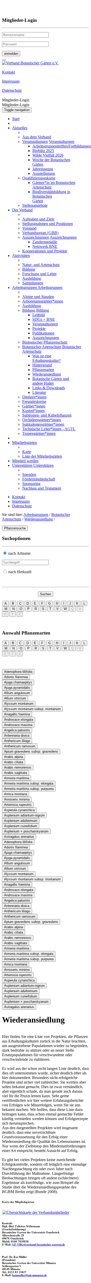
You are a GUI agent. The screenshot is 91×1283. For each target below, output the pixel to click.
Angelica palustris (17, 730)
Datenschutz (22, 506)
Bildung (28, 269)
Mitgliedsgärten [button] (24, 442)
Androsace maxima (18, 725)
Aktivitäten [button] (21, 255)
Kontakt (18, 497)
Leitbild (38, 315)
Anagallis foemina (17, 714)
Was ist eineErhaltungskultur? (46, 358)
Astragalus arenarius (19, 837)
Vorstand (29, 228)
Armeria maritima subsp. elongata (28, 783)
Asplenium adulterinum (20, 821)
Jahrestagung (42, 169)
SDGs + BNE (43, 319)
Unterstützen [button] (22, 465)
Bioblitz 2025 (43, 150)
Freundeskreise (34, 401)
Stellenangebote (35, 205)
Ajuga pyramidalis (17, 688)
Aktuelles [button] (19, 128)
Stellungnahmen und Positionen (47, 223)
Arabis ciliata (13, 762)
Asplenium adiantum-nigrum (24, 815)
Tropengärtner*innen (39, 433)
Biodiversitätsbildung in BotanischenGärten (51, 196)
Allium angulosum (17, 693)
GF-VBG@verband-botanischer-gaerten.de (38, 1244)
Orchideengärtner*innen (41, 420)
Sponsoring (31, 483)
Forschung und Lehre (39, 274)
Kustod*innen (33, 410)
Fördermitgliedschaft (38, 479)
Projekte (39, 328)
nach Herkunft (19, 572)
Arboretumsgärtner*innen (42, 301)
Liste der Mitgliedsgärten (42, 456)
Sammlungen (32, 283)
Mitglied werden (25, 461)
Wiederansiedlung (46, 374)
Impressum (21, 501)
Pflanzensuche (15, 528)
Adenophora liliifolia (18, 672)
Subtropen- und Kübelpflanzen (47, 415)
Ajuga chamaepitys (18, 682)
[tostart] (4, 60)
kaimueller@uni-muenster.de (29, 1275)
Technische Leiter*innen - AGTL (49, 429)
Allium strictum (15, 698)
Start (15, 119)
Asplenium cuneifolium (20, 826)
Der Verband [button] (22, 210)
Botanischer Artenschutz (41, 347)
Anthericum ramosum (19, 746)
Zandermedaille (44, 242)
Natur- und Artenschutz (41, 265)
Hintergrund (42, 365)
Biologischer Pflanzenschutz (44, 342)
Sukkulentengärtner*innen (43, 424)
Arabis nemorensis (17, 767)
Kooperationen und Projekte (44, 251)
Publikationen (43, 333)
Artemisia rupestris (18, 805)
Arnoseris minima (17, 799)
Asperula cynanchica (19, 810)
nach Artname (19, 553)
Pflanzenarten (43, 369)
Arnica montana (15, 794)
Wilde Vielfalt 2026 (47, 155)
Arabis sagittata (15, 773)
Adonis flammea (16, 677)
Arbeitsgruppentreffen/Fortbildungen (61, 146)
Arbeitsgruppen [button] (25, 287)
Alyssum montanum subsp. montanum (32, 709)
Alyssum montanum (18, 703)
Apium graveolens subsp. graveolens (31, 751)
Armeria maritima (16, 778)
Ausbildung (31, 278)
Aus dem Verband (36, 137)
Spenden (29, 474)
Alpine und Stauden (38, 296)
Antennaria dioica (16, 735)
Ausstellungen (43, 173)
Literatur (39, 392)
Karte (26, 452)
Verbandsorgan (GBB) (40, 233)
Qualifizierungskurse (38, 178)
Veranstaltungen (35, 141)
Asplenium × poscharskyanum (26, 831)
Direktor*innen (34, 397)
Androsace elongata (18, 719)
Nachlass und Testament (41, 488)
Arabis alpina (13, 757)
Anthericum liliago (17, 741)
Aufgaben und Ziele (38, 219)
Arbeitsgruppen (36, 514)
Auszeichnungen (35, 237)
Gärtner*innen (33, 406)
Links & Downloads (48, 388)
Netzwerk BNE (44, 246)
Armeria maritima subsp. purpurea (29, 789)
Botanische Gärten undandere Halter (50, 381)
